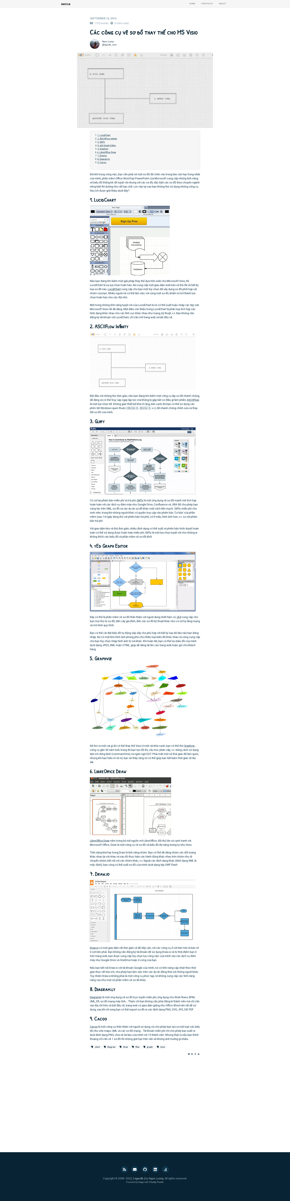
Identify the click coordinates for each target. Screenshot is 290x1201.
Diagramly (96, 997)
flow (137, 1047)
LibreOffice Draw (100, 840)
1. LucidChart (103, 135)
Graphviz (189, 745)
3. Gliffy (101, 142)
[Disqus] (145, 1101)
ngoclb (65, 3)
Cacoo (94, 1026)
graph (150, 1047)
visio (162, 1047)
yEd (179, 617)
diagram (111, 1047)
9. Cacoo (101, 162)
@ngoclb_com (109, 45)
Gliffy (140, 500)
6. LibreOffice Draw (106, 152)
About (222, 4)
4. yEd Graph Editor (106, 145)
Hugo (141, 1182)
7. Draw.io (102, 155)
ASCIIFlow (193, 399)
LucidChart (114, 289)
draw (125, 1047)
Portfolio (207, 4)
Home (192, 4)
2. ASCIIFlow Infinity (107, 138)
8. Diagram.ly (103, 159)
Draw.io (94, 947)
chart (97, 1047)
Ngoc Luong (108, 41)
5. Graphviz (102, 148)
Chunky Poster (156, 1182)
